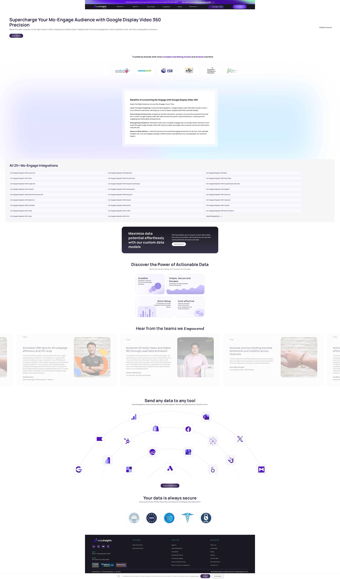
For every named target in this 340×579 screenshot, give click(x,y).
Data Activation (138, 545)
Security (118, 571)
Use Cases (214, 548)
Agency (174, 545)
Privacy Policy (96, 571)
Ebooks (213, 555)
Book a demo (239, 7)
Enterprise (175, 551)
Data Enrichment (138, 548)
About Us (213, 545)
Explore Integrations (170, 486)
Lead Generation (177, 548)
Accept (205, 576)
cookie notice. (194, 576)
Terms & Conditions (108, 571)
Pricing (180, 7)
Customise (218, 576)
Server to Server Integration (181, 565)
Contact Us (214, 565)
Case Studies (151, 7)
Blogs (212, 551)
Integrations (166, 7)
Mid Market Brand (177, 555)
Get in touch (178, 244)
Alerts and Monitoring (178, 562)
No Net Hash (214, 558)
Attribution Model (177, 558)
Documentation (215, 562)
